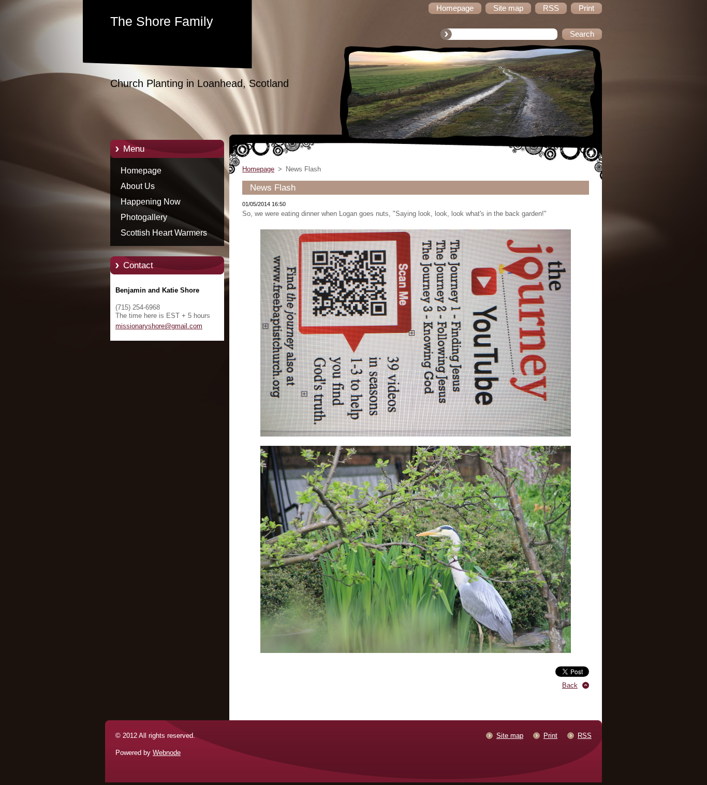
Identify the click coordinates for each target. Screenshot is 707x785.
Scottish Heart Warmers (164, 232)
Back (570, 685)
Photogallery (144, 217)
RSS (585, 735)
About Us (138, 186)
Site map (509, 735)
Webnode (167, 753)
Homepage (141, 170)
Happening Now (151, 201)
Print (550, 735)
